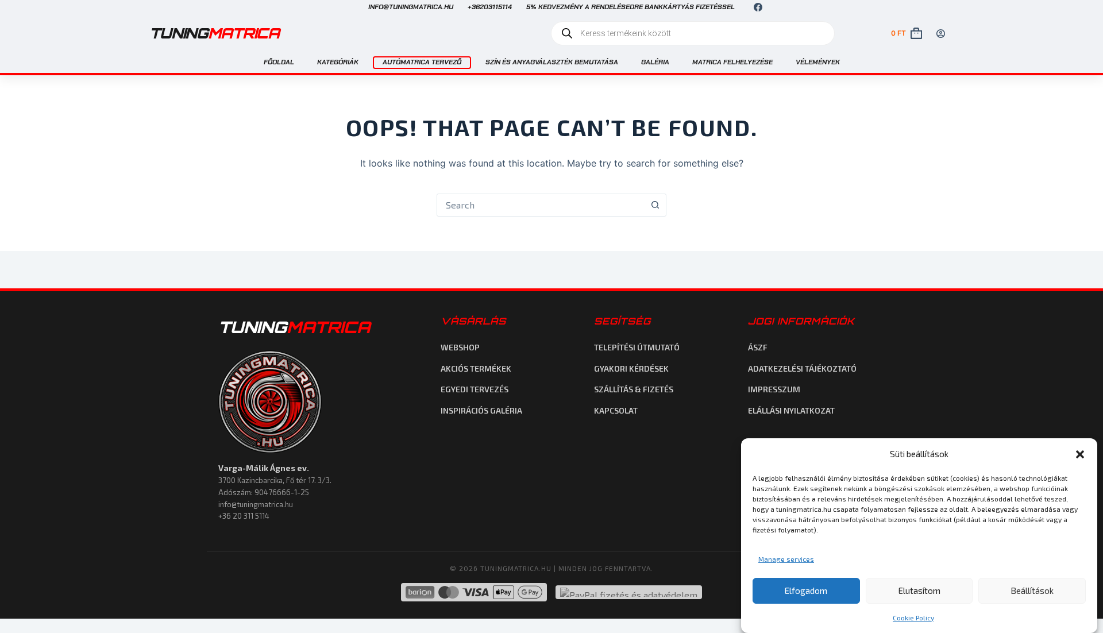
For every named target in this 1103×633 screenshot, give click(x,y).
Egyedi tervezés (474, 389)
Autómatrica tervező (422, 62)
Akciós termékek (476, 368)
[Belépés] (940, 33)
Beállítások (1032, 590)
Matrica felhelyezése (732, 62)
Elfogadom (806, 590)
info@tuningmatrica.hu (410, 6)
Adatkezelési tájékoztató (802, 368)
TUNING (294, 327)
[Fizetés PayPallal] (629, 592)
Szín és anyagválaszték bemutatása (551, 62)
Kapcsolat (616, 410)
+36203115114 (490, 6)
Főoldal (279, 62)
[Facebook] (758, 7)
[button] (1080, 454)
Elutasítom (919, 590)
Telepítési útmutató (637, 347)
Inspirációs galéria (481, 410)
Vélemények (818, 62)
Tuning (214, 33)
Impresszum (774, 389)
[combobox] (540, 205)
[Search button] (655, 205)
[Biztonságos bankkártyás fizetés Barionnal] (474, 592)
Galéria (655, 62)
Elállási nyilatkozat (791, 410)
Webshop (460, 347)
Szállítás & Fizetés (633, 389)
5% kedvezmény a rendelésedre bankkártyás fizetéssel (630, 6)
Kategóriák (337, 62)
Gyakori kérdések (631, 368)
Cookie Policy (913, 617)
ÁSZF (758, 347)
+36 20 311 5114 (243, 515)
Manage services (786, 559)
